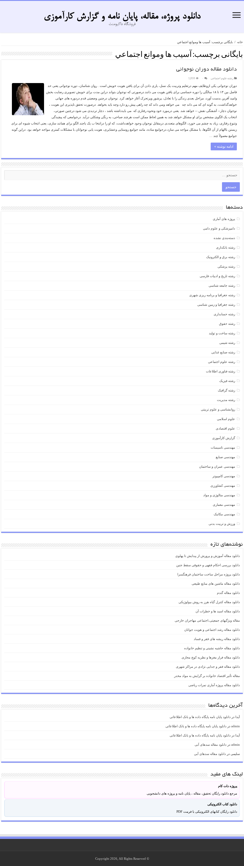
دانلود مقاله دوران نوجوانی (206, 70)
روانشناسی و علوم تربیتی (218, 409)
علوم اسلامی (226, 419)
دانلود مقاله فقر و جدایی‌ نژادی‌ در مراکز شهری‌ (208, 666)
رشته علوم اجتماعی (222, 78)
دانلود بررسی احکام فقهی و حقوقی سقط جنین (208, 565)
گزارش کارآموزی (223, 438)
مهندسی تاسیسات (223, 447)
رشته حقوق (227, 323)
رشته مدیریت (226, 400)
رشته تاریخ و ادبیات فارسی (217, 276)
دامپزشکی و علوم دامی (219, 228)
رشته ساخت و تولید (222, 333)
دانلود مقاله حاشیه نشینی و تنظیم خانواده (212, 648)
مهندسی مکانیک (224, 514)
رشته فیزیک (227, 381)
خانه (240, 42)
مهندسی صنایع (225, 457)
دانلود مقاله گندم (228, 593)
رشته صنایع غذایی (223, 352)
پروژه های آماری (224, 219)
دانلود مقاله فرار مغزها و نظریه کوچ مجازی (211, 657)
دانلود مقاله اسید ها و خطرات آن (217, 611)
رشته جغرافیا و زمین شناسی (216, 304)
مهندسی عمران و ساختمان (217, 466)
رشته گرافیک (226, 390)
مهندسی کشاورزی (222, 485)
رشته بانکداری (225, 247)
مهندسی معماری (224, 504)
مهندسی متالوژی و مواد (219, 495)
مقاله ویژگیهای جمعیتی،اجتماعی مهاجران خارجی (207, 620)
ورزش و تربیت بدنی (222, 523)
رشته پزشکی (226, 266)
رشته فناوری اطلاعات (220, 371)
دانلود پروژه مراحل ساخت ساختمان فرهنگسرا (208, 574)
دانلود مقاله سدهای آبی (210, 744)
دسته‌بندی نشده (224, 238)
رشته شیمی (227, 342)
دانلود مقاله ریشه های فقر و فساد (217, 639)
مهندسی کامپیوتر (223, 476)
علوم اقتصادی (225, 428)
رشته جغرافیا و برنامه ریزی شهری (212, 295)
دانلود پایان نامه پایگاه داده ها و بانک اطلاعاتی (200, 717)
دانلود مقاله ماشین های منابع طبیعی (216, 583)
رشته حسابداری (224, 314)
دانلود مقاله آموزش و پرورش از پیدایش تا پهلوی (207, 556)
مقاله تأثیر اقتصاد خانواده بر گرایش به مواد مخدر (207, 676)
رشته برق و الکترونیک (220, 257)
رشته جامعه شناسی (222, 285)
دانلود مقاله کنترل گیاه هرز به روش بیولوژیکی (209, 602)
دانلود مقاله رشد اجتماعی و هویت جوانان (212, 629)
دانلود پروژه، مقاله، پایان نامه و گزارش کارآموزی (122, 16)
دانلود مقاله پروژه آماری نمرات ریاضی (214, 685)
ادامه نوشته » (223, 146)
